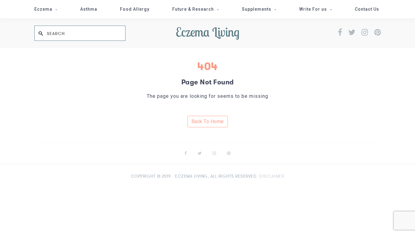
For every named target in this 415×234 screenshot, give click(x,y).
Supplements (256, 9)
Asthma (88, 9)
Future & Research (193, 9)
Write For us (313, 9)
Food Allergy (134, 9)
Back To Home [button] (207, 121)
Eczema (43, 9)
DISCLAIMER (271, 176)
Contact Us (367, 9)
